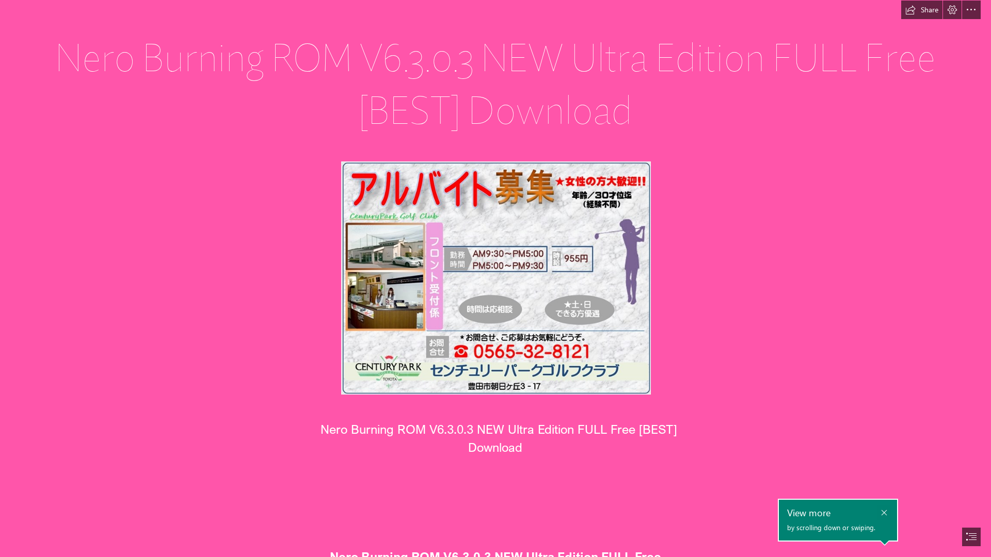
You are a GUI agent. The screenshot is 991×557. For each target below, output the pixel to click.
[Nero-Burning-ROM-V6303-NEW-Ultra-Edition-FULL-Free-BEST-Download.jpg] (495, 277)
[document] (495, 278)
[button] (921, 10)
